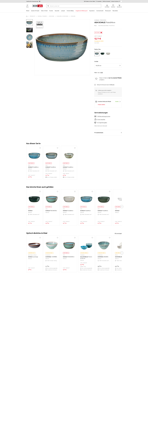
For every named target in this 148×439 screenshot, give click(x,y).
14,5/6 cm (98, 65)
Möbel (27, 10)
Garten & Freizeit (35, 10)
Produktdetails (98, 132)
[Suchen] (48, 6)
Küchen (51, 10)
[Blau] (96, 53)
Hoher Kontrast (115, 1)
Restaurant (108, 10)
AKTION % (97, 32)
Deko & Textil (44, 10)
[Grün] (102, 53)
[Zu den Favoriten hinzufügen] (96, 79)
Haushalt (57, 10)
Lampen (63, 10)
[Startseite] (26, 16)
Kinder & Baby (70, 10)
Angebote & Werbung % (81, 10)
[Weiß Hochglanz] (108, 53)
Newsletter (115, 10)
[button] (29, 22)
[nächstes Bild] (121, 206)
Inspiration (92, 10)
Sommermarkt (99, 10)
